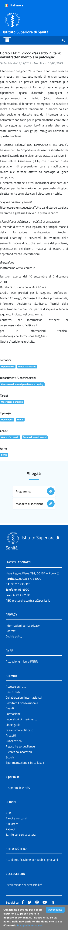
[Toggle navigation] (7, 40)
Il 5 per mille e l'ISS (18, 787)
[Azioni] (6, 5)
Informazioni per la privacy (23, 625)
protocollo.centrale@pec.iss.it (31, 600)
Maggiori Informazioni (30, 925)
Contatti (11, 631)
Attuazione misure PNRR (22, 661)
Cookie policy (14, 636)
